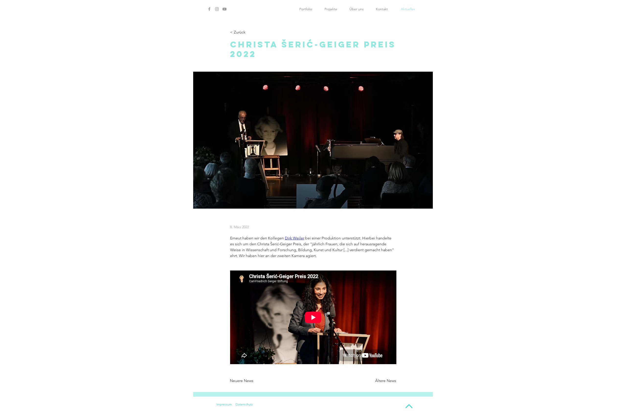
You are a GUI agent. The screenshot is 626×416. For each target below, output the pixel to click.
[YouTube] (224, 9)
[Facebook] (209, 9)
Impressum (224, 404)
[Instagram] (216, 9)
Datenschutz (244, 404)
